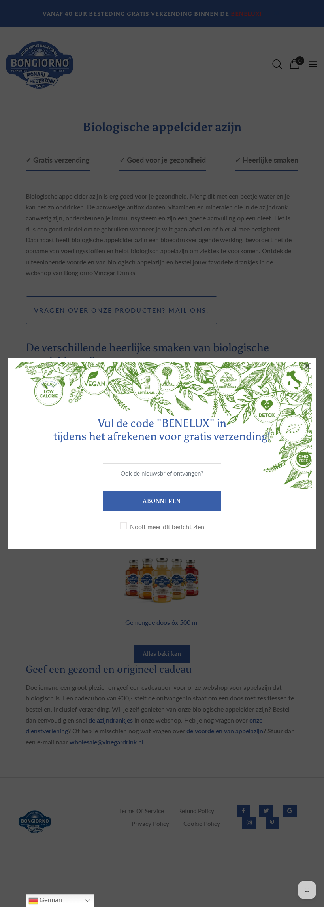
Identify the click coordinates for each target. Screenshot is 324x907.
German (50, 900)
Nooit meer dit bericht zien (167, 526)
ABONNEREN (162, 501)
